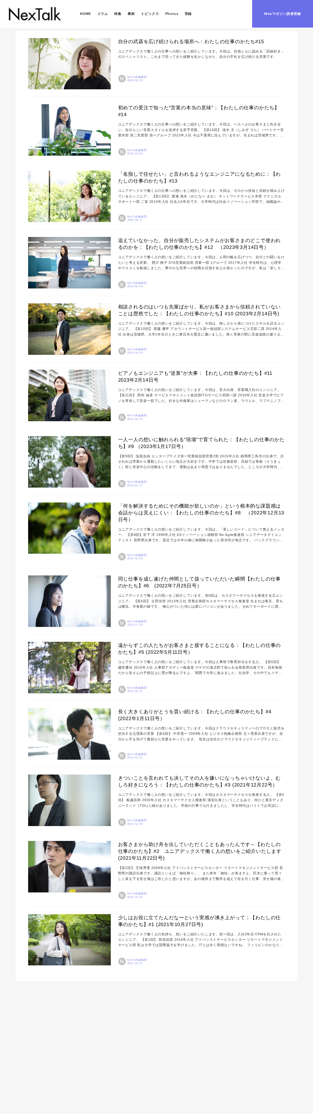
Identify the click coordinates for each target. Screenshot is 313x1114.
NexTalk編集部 (137, 76)
